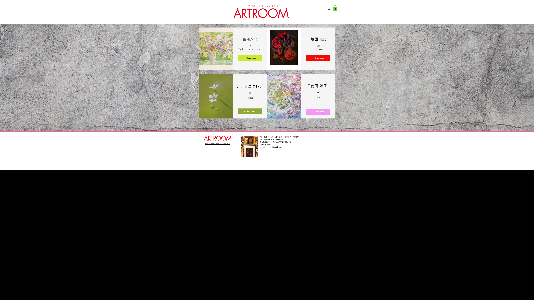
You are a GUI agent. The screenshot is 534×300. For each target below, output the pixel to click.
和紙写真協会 (269, 139)
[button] (335, 8)
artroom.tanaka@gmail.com (271, 147)
